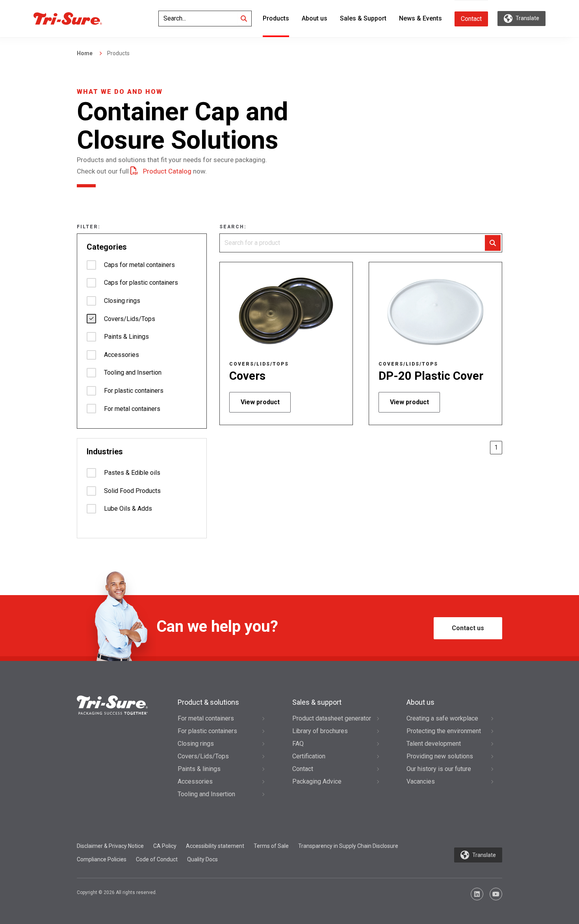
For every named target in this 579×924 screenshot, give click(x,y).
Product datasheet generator (331, 718)
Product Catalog (167, 171)
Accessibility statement (215, 846)
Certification (308, 756)
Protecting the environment (443, 731)
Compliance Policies (101, 859)
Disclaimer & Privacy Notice (110, 846)
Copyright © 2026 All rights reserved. (117, 892)
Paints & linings (199, 769)
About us (314, 18)
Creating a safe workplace (442, 718)
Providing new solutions (439, 756)
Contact (471, 18)
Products (276, 18)
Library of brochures (320, 731)
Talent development (433, 743)
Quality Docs (202, 859)
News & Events (420, 18)
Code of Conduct (157, 859)
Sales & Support (363, 18)
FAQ (298, 743)
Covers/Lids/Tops (203, 756)
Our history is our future (438, 769)
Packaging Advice (316, 781)
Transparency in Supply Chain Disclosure (348, 846)
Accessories (195, 781)
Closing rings (196, 743)
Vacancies (420, 781)
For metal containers (206, 718)
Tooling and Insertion (206, 794)
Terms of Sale (271, 846)
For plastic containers (207, 731)
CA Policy (164, 846)
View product (260, 402)
